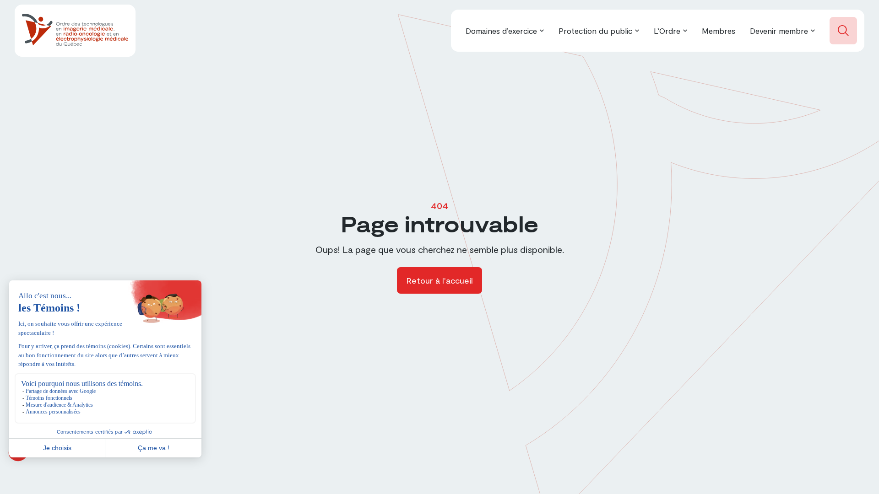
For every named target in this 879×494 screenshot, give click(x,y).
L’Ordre (667, 30)
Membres (718, 30)
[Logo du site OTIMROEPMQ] (75, 31)
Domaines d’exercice (501, 30)
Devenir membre (779, 30)
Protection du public (595, 30)
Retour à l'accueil (439, 280)
